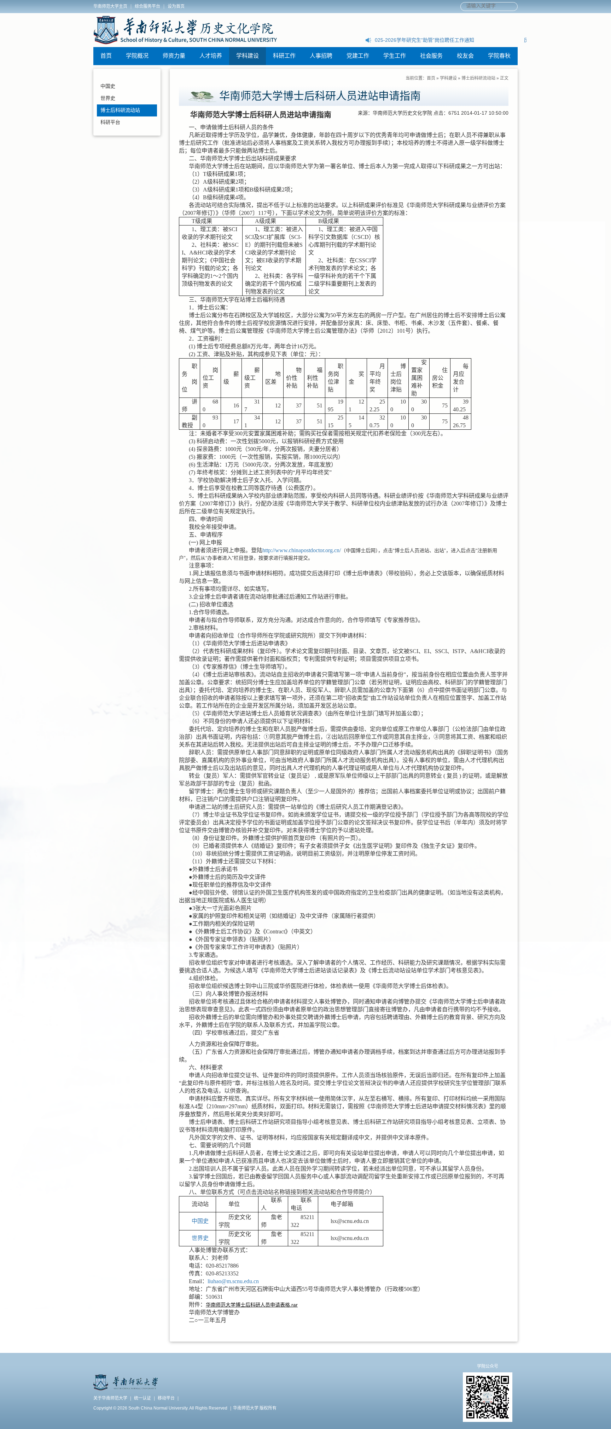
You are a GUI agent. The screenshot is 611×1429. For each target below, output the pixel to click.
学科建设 (247, 56)
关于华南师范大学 (110, 1398)
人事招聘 (321, 56)
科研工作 (284, 56)
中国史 (107, 86)
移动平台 (166, 1398)
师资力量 (174, 56)
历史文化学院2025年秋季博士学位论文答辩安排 (427, 40)
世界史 (107, 98)
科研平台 (110, 122)
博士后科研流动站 (120, 110)
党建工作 (358, 56)
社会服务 (431, 56)
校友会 (465, 56)
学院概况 (137, 56)
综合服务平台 (147, 6)
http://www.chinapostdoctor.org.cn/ (301, 550)
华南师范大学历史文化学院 (185, 30)
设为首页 (176, 6)
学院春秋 (499, 56)
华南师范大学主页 (110, 6)
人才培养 (210, 56)
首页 (106, 56)
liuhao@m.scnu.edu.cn (233, 1281)
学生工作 (394, 56)
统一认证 (142, 1398)
